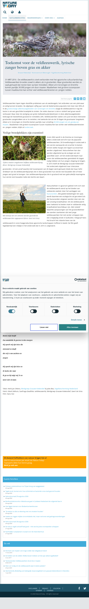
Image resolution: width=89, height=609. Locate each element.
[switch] (33, 311)
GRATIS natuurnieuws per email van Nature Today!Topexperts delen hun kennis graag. (24, 462)
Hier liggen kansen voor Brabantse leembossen (21, 506)
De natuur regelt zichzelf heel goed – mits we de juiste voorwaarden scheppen (32, 527)
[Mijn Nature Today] (19, 12)
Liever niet (44, 327)
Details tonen (76, 320)
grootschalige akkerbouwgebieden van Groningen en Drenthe (31, 109)
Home (4, 18)
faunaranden (52, 194)
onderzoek (29, 127)
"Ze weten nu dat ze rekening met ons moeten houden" (24, 511)
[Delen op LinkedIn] (81, 99)
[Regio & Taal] (12, 12)
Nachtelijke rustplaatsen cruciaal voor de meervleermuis (24, 532)
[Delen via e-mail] (84, 99)
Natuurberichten (17, 18)
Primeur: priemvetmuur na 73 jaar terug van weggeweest (24, 486)
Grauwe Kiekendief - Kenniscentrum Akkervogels (34, 73)
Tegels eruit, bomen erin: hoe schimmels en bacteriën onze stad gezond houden (32, 491)
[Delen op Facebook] (75, 99)
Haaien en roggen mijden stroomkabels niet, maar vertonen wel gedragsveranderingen (35, 516)
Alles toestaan (72, 327)
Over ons (49, 18)
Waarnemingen (34, 18)
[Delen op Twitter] (78, 99)
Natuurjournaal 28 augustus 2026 (16, 522)
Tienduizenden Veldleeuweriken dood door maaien (22, 561)
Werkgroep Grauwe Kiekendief (33, 389)
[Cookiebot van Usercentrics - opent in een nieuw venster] (76, 280)
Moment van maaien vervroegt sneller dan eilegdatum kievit (26, 551)
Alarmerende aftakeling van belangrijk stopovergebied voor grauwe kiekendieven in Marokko (37, 571)
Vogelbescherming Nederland (61, 73)
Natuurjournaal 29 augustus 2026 (16, 496)
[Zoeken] (5, 12)
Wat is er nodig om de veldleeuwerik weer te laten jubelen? (25, 566)
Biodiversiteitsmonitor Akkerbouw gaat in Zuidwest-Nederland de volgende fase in (33, 501)
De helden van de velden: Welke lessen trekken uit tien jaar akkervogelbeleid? (31, 556)
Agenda (60, 18)
